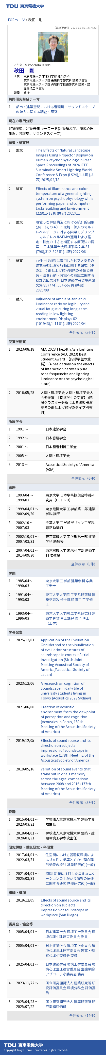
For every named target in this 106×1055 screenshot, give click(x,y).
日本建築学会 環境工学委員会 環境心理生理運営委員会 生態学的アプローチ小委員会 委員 (70, 969)
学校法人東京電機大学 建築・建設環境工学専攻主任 (70, 835)
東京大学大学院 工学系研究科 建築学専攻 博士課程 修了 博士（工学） (70, 618)
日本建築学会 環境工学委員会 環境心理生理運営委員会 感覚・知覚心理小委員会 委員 (70, 950)
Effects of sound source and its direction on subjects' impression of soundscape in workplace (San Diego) (66, 907)
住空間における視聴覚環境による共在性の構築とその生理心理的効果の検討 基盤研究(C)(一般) (70, 859)
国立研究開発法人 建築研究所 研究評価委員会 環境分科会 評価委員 (70, 987)
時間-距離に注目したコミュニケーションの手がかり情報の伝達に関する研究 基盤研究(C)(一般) (70, 878)
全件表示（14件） (83, 1015)
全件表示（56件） (83, 332)
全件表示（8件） (84, 564)
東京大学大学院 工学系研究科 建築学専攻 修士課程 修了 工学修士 (70, 599)
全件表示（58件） (83, 802)
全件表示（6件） (84, 478)
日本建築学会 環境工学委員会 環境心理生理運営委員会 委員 (70, 934)
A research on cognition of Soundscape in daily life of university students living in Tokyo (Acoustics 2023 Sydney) (66, 690)
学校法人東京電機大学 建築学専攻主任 (70, 822)
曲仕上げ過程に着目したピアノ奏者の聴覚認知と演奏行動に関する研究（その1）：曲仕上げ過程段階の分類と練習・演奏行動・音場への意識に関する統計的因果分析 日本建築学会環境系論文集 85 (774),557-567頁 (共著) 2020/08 (65, 275)
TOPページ (16, 19)
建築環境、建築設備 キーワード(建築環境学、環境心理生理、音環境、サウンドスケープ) (51, 131)
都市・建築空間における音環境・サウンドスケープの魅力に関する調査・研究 (55, 109)
